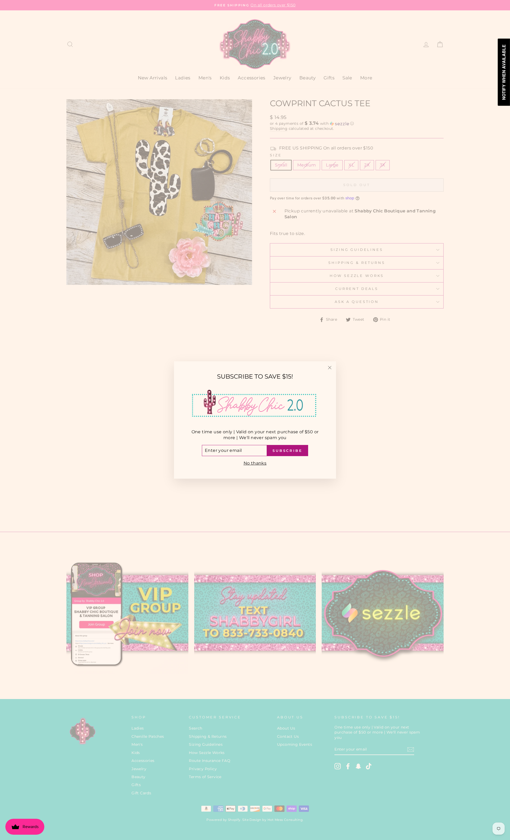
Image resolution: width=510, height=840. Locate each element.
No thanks (255, 463)
